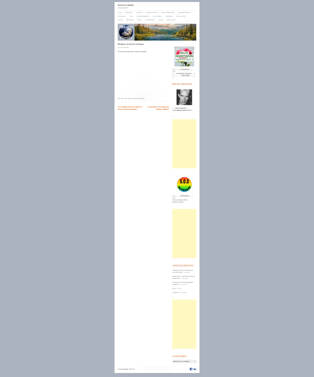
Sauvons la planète (126, 5)
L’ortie (174, 288)
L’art (130, 16)
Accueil (120, 12)
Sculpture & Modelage (139, 98)
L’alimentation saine (151, 12)
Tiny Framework (124, 369)
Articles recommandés (142, 16)
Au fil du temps (157, 16)
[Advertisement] (184, 143)
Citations (120, 20)
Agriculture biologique (168, 12)
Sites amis (161, 20)
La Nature (138, 12)
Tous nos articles (181, 16)
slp (118, 47)
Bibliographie (129, 20)
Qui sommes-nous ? (150, 20)
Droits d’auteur (171, 20)
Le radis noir (175, 292)
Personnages (169, 16)
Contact (139, 20)
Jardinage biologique (183, 12)
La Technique (121, 16)
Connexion (131, 369)
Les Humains (128, 12)
